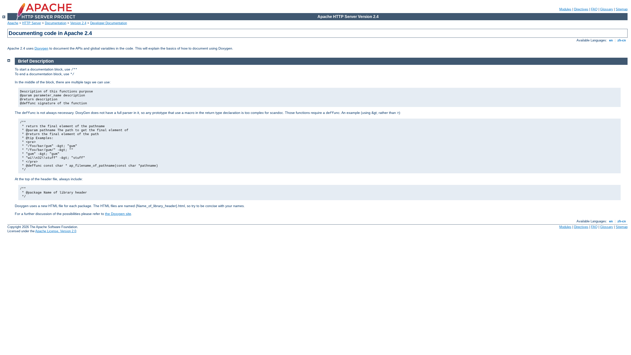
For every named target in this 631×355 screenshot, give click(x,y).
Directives (581, 9)
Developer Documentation (108, 23)
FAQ (594, 9)
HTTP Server (31, 23)
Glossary (606, 9)
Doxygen (41, 48)
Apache (12, 23)
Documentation (55, 23)
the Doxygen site (118, 214)
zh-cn (621, 40)
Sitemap (622, 9)
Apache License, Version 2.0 (55, 231)
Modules (565, 9)
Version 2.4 (78, 23)
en (611, 40)
